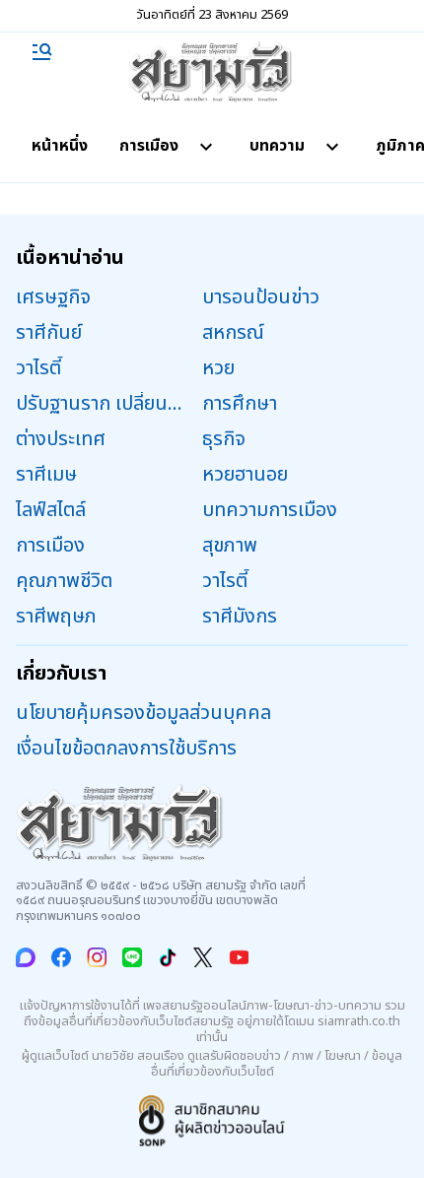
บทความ (277, 146)
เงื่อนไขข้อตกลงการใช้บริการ (126, 748)
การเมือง (148, 146)
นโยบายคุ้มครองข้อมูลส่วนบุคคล (143, 713)
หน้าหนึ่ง (60, 146)
